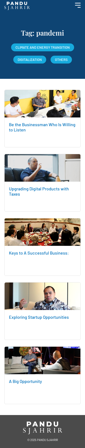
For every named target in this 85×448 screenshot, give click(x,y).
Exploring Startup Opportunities (39, 317)
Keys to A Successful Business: (39, 252)
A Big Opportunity (25, 381)
